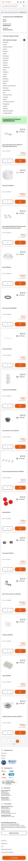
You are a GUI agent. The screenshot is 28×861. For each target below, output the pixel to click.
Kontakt (3, 758)
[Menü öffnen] (3, 2)
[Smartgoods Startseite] (8, 2)
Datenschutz (4, 843)
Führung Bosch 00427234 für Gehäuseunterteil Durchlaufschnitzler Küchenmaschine (14, 227)
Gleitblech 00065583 (7, 634)
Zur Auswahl (14, 858)
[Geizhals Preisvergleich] (12, 762)
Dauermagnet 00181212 (8, 553)
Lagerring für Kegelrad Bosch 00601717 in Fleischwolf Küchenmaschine (12, 145)
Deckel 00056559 (6, 267)
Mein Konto (4, 753)
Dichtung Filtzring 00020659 (9, 308)
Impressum (3, 840)
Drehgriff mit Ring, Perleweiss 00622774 (12, 716)
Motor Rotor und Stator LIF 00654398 (11, 594)
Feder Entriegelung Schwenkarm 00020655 (13, 471)
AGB (2, 846)
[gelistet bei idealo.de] (3, 762)
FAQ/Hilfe (3, 755)
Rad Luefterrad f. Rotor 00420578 (10, 430)
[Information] (18, 2)
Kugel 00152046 (6, 512)
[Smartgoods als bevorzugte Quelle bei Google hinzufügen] (9, 782)
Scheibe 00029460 (7, 349)
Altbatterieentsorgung (6, 849)
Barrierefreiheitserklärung (7, 852)
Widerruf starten (14, 833)
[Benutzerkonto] (21, 2)
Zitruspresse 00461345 (8, 185)
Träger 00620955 (6, 675)
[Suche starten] (23, 6)
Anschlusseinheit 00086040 (9, 389)
